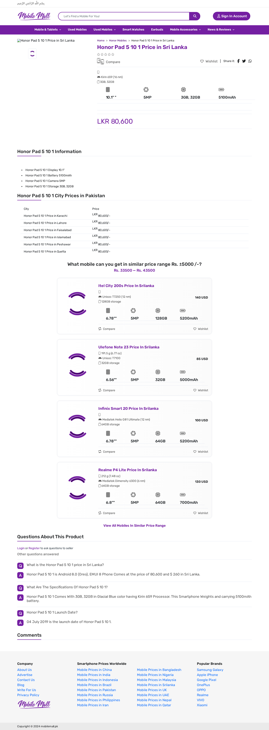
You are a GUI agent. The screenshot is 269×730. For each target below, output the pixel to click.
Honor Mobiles (118, 40)
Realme (202, 695)
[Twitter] (244, 61)
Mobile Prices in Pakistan (96, 690)
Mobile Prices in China (94, 670)
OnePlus (203, 685)
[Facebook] (238, 61)
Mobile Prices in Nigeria (155, 675)
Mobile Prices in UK (152, 690)
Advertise (24, 675)
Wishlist (211, 61)
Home (100, 40)
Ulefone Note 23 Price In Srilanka (128, 347)
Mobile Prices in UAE (153, 695)
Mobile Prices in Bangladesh (159, 670)
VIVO (200, 700)
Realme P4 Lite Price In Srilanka (127, 470)
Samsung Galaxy (210, 670)
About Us (24, 670)
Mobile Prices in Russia (95, 695)
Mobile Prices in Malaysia (156, 680)
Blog (20, 685)
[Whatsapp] (250, 61)
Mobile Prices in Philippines (98, 700)
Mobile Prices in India (93, 675)
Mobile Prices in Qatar (154, 705)
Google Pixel (206, 680)
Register (34, 548)
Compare (112, 62)
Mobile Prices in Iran (93, 705)
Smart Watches (133, 29)
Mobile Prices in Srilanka (156, 685)
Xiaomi (202, 705)
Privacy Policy (28, 695)
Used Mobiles (77, 29)
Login (21, 548)
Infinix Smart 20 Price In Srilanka (128, 408)
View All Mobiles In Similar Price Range (134, 526)
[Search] (195, 16)
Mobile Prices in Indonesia (97, 680)
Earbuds (157, 29)
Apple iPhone (207, 675)
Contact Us (26, 680)
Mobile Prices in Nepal (154, 700)
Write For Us (26, 690)
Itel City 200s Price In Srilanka (126, 285)
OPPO (201, 690)
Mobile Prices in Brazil (94, 685)
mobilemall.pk (49, 726)
